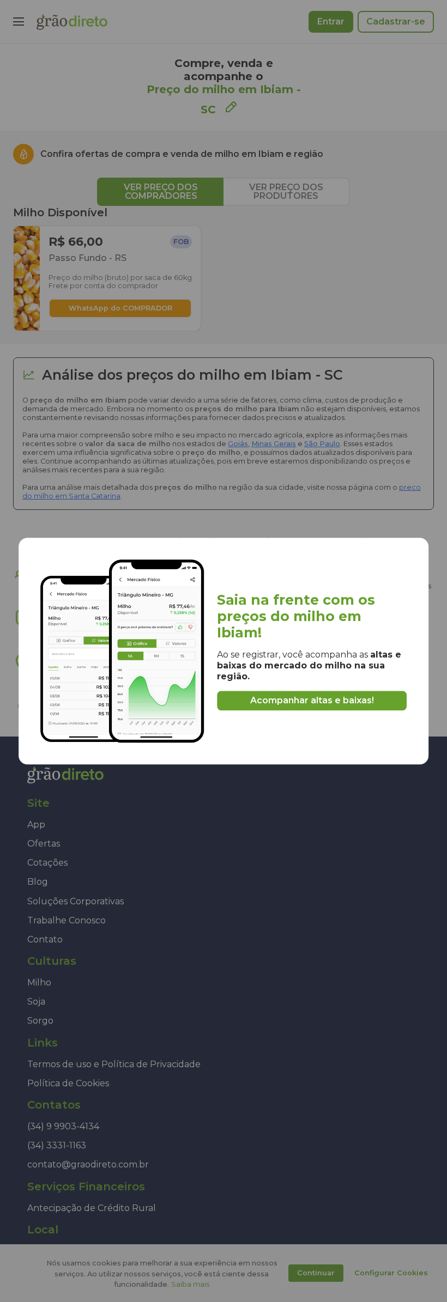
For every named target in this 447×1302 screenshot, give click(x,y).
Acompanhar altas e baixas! (312, 700)
